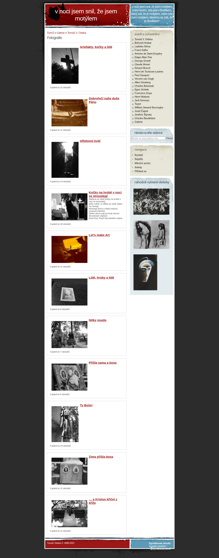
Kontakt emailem (157, 546)
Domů (50, 32)
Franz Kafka (141, 50)
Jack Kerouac (142, 100)
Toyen (138, 103)
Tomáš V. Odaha (76, 32)
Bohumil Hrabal (143, 42)
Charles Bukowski (144, 85)
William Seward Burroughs (149, 107)
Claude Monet (142, 64)
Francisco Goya (143, 93)
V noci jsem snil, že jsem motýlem (86, 15)
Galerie (61, 32)
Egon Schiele (142, 89)
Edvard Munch (142, 68)
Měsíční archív (143, 163)
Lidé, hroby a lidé (101, 277)
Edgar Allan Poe (143, 57)
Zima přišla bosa (101, 457)
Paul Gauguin (142, 75)
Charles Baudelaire (145, 118)
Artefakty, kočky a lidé (96, 47)
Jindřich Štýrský (143, 114)
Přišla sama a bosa (103, 362)
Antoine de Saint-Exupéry (148, 53)
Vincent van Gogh (144, 78)
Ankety (138, 167)
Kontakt (139, 155)
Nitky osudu (97, 320)
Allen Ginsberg (143, 82)
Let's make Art (99, 235)
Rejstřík (139, 159)
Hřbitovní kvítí (90, 141)
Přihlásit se (140, 171)
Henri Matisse (142, 96)
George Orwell (142, 60)
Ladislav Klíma (142, 46)
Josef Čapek (141, 111)
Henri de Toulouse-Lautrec (149, 71)
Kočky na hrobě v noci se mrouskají (105, 194)
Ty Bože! (86, 405)
